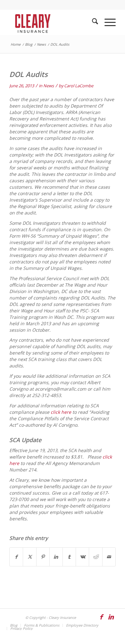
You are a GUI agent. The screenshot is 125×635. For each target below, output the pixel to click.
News (48, 86)
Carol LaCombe (78, 86)
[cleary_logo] (51, 22)
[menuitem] (92, 22)
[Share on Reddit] (95, 557)
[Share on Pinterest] (43, 557)
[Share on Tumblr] (69, 557)
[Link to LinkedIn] (111, 620)
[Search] (92, 22)
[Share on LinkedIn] (56, 557)
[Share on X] (29, 557)
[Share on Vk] (82, 557)
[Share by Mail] (109, 557)
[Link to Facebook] (101, 620)
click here (61, 412)
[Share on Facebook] (16, 557)
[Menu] (107, 22)
